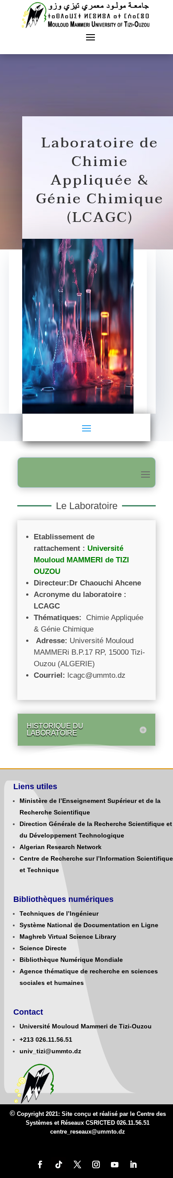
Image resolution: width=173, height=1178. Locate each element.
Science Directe (43, 948)
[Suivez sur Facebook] (39, 1164)
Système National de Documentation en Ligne (89, 925)
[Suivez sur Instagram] (95, 1164)
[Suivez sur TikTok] (58, 1164)
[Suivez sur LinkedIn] (133, 1164)
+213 (27, 1039)
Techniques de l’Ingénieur (59, 913)
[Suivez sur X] (77, 1164)
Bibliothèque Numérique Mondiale (71, 959)
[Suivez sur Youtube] (114, 1164)
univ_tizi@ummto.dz (50, 1051)
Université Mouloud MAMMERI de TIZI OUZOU (81, 560)
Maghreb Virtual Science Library (68, 936)
